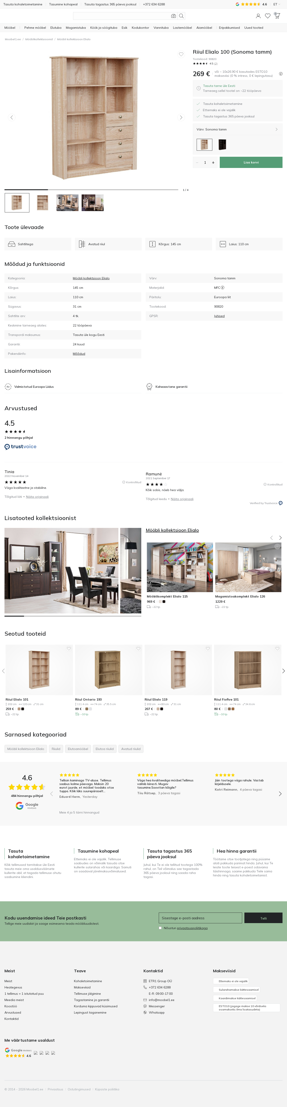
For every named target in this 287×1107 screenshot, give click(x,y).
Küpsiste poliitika (107, 1089)
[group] (88, 790)
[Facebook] (248, 1089)
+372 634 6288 (160, 987)
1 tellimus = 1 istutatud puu (24, 994)
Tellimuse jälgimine (87, 994)
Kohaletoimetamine (88, 981)
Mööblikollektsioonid (39, 39)
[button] (258, 16)
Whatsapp (157, 1012)
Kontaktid (11, 1019)
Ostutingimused (79, 1089)
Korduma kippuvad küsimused (95, 1006)
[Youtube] (263, 1089)
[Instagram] (256, 1089)
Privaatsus (55, 1089)
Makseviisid (82, 987)
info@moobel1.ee (161, 1000)
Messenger (157, 1006)
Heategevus (13, 987)
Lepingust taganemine (90, 1012)
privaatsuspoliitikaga (192, 928)
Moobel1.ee (13, 39)
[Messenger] (271, 1089)
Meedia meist (14, 1000)
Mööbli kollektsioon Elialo (74, 39)
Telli (263, 918)
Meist (8, 981)
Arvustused (12, 1012)
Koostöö (10, 1006)
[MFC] (222, 288)
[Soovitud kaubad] (268, 16)
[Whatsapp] (279, 1089)
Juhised (219, 316)
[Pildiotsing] (173, 16)
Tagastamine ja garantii (91, 1000)
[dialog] (232, 88)
